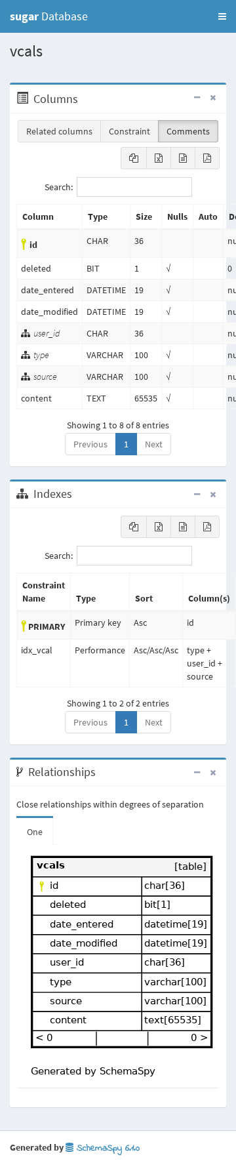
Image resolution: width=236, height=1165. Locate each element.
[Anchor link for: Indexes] (79, 494)
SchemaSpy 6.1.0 (106, 1148)
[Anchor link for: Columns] (85, 99)
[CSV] (182, 158)
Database (49, 16)
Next (154, 444)
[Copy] (134, 158)
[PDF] (207, 158)
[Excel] (158, 158)
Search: (59, 187)
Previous (90, 444)
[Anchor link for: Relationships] (102, 772)
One (35, 832)
